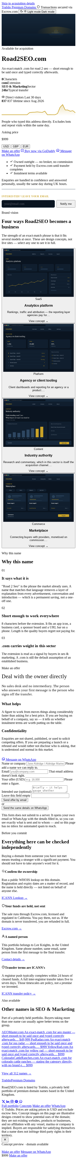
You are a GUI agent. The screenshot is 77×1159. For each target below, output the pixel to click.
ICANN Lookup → (15, 898)
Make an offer (11, 151)
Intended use (16, 791)
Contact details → (13, 959)
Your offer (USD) (13, 779)
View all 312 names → (16, 1073)
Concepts (26, 1106)
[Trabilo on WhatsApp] (20, 1102)
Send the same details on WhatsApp (25, 807)
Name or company (14, 763)
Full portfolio (10, 1106)
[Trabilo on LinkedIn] (8, 1102)
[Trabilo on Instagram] (12, 1102)
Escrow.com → (12, 928)
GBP (16, 146)
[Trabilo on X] (4, 1102)
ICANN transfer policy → (19, 993)
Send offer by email (14, 800)
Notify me (66, 203)
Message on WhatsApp (20, 759)
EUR (25, 146)
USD (6, 146)
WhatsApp (59, 1106)
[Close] (5, 1139)
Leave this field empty (16, 795)
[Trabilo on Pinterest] (17, 1102)
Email (5, 771)
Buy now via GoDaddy (39, 151)
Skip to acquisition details (18, 3)
